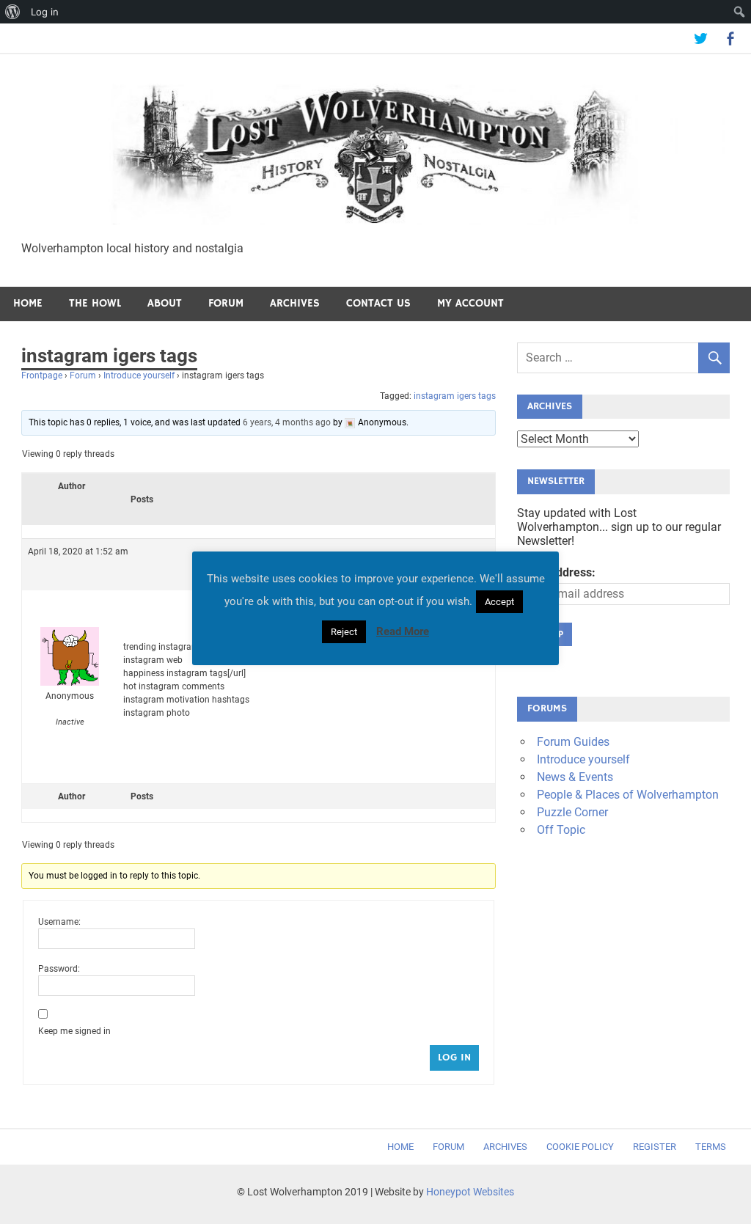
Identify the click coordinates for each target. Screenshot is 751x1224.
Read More (402, 631)
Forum (225, 303)
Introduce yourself (139, 375)
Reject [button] (344, 631)
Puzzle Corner (572, 812)
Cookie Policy (580, 1146)
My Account (470, 303)
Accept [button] (499, 601)
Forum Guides (573, 742)
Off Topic (561, 830)
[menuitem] (13, 11)
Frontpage (41, 375)
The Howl (95, 303)
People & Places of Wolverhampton (628, 795)
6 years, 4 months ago (287, 422)
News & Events (575, 777)
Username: (59, 922)
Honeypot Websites (470, 1192)
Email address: (556, 572)
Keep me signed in (74, 1031)
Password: (59, 969)
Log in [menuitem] (45, 12)
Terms (710, 1146)
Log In (454, 1057)
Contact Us (378, 303)
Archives (295, 303)
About (164, 303)
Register (654, 1146)
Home (28, 303)
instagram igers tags (455, 396)
